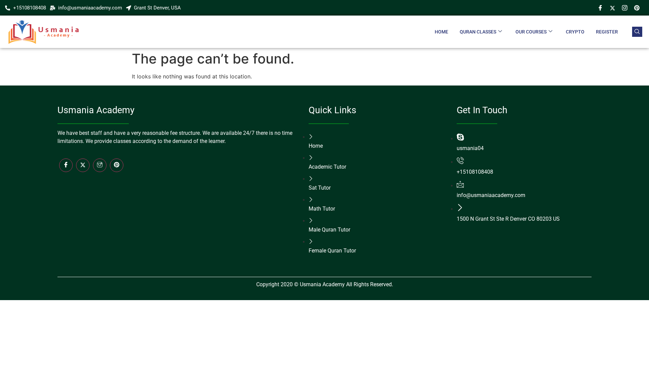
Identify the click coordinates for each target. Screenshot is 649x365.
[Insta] (99, 165)
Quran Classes (478, 31)
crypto (575, 31)
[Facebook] (600, 8)
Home (441, 31)
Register (607, 31)
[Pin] (637, 8)
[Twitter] (612, 8)
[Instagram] (625, 8)
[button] (637, 32)
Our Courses (531, 31)
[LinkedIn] (116, 165)
